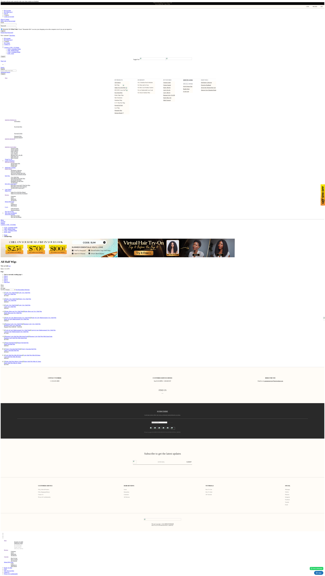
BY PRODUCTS (18, 544)
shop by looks (188, 80)
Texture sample (167, 85)
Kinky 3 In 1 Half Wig (10, 300)
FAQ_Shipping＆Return (44, 492)
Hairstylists (13, 199)
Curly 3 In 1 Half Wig (10, 306)
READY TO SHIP (18, 542)
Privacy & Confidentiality (44, 497)
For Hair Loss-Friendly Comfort (145, 87)
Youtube (287, 502)
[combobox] (8, 71)
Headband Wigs (118, 100)
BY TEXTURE (18, 546)
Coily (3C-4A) (166, 90)
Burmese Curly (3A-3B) (169, 95)
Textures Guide (167, 82)
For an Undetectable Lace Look (145, 90)
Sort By (3, 289)
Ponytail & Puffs (119, 105)
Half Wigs (117, 85)
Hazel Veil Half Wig (9, 344)
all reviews (14, 555)
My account (7, 38)
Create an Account (9, 16)
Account (3, 221)
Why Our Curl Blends (16, 217)
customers (13, 196)
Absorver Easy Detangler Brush (208, 90)
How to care (209, 489)
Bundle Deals (186, 89)
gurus (12, 197)
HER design (14, 205)
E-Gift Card (186, 91)
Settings (3, 223)
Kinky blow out (167, 97)
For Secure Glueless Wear (144, 92)
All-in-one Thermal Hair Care (208, 87)
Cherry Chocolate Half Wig (11, 350)
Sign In (6, 13)
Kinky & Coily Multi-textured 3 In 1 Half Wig (16, 319)
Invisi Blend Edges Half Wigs (18, 178)
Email (286, 504)
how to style (14, 559)
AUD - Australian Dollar (14, 49)
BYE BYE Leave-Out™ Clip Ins (19, 186)
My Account (7, 10)
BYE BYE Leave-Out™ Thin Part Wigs (20, 185)
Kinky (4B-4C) (167, 87)
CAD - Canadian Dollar (13, 52)
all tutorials (14, 561)
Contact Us (7, 44)
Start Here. (12, 35)
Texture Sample (14, 149)
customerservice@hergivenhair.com (273, 381)
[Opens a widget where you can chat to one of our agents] (318, 573)
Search (3, 56)
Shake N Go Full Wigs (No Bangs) (19, 193)
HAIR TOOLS (17, 547)
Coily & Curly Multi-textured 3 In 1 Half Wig (16, 331)
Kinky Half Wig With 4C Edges (12, 363)
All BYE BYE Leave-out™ (17, 188)
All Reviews (127, 497)
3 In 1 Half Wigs (15, 177)
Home (5, 235)
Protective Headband (206, 85)
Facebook (287, 499)
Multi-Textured (167, 100)
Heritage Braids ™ (119, 113)
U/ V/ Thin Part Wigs (120, 103)
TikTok (287, 492)
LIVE (12, 203)
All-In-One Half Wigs (16, 180)
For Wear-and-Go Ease (143, 85)
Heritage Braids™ (18, 137)
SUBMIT (189, 462)
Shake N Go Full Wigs (120, 87)
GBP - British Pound (13, 50)
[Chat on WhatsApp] (316, 568)
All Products (118, 82)
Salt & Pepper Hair (187, 86)
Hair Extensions (118, 97)
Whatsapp (287, 489)
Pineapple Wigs (118, 110)
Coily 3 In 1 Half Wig (10, 294)
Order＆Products (15, 208)
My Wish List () (8, 12)
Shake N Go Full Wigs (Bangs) (18, 192)
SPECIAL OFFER (18, 548)
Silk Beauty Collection (206, 82)
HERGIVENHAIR (169, 524)
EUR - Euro (10, 53)
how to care (14, 558)
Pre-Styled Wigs (118, 92)
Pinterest (287, 494)
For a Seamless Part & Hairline (145, 82)
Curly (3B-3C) (166, 92)
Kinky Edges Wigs (119, 95)
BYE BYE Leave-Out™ (120, 90)
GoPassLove (14, 204)
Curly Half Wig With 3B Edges (12, 356)
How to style (209, 492)
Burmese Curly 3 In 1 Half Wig (12, 325)
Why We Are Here (15, 215)
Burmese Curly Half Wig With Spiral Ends (15, 338)
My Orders (7, 43)
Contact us (40, 494)
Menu (2, 220)
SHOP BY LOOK (18, 543)
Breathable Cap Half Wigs (17, 181)
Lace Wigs (117, 108)
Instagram (287, 497)
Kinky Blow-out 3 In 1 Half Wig (13, 313)
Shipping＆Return (15, 210)
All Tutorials (209, 494)
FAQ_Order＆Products (43, 489)
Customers (126, 494)
